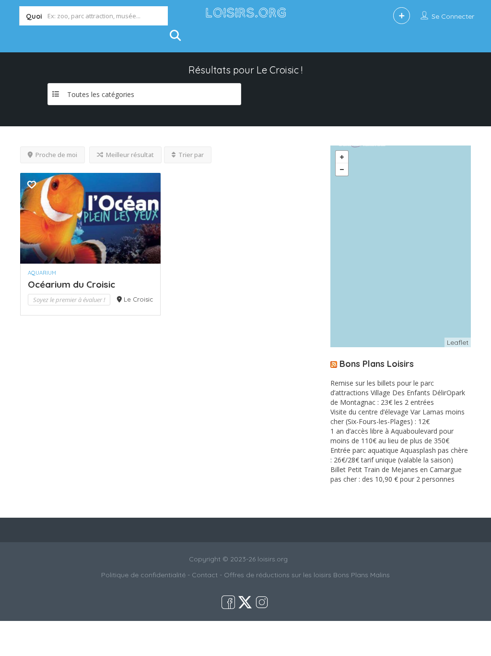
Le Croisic (138, 299)
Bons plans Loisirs (376, 363)
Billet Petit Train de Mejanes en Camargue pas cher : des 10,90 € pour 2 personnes (396, 474)
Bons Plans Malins (361, 575)
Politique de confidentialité (143, 575)
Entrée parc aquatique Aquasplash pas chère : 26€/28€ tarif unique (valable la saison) (399, 455)
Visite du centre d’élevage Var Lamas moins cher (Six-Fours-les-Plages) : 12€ (397, 416)
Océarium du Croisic (71, 284)
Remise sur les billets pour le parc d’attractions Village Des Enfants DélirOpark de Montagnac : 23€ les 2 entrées (397, 392)
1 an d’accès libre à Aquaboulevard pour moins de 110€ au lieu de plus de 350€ (392, 435)
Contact (205, 575)
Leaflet (457, 342)
